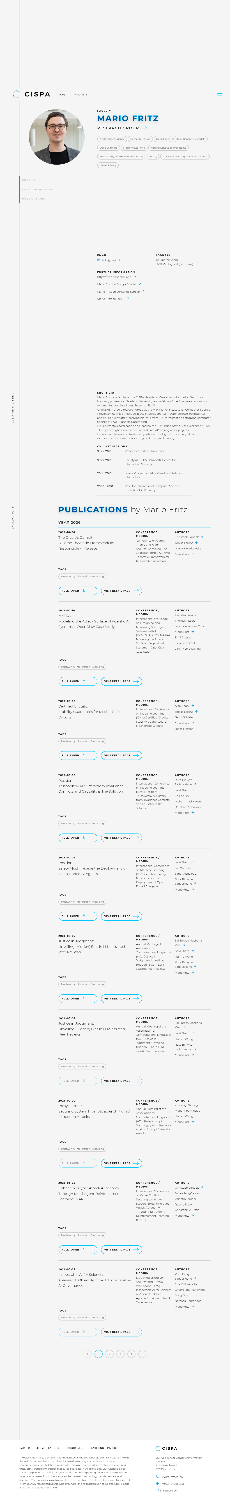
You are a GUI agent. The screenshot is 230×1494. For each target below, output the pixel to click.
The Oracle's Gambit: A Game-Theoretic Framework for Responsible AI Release (86, 543)
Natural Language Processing (168, 147)
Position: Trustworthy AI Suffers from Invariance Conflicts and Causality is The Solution (90, 785)
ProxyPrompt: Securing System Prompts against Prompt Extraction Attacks (94, 1111)
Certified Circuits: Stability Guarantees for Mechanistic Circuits (89, 711)
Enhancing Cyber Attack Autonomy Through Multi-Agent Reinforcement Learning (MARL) (89, 1193)
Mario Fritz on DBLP (111, 299)
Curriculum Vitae (37, 189)
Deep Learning (109, 147)
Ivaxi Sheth (182, 790)
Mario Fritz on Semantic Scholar (119, 291)
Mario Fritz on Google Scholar (117, 284)
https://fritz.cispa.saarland (114, 277)
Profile (29, 180)
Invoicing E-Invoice (104, 1447)
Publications (33, 198)
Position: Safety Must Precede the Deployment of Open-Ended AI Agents (92, 868)
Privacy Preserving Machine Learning (185, 156)
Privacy (152, 156)
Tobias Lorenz (184, 543)
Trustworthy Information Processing (121, 156)
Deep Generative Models (190, 138)
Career (24, 1447)
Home (61, 94)
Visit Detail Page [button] (117, 590)
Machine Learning (134, 147)
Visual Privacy (108, 165)
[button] (220, 94)
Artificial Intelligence (112, 138)
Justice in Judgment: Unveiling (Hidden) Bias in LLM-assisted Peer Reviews (91, 946)
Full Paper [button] (71, 590)
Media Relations (47, 1447)
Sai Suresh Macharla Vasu (188, 943)
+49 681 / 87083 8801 (172, 1483)
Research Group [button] (119, 128)
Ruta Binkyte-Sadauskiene (184, 782)
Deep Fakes (163, 138)
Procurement (75, 1447)
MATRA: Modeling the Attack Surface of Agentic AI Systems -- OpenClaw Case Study (94, 621)
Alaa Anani (182, 706)
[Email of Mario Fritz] (109, 260)
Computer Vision (140, 138)
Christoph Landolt (187, 537)
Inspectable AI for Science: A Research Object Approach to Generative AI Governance (94, 1280)
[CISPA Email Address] (166, 1491)
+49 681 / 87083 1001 (172, 1477)
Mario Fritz (182, 554)
